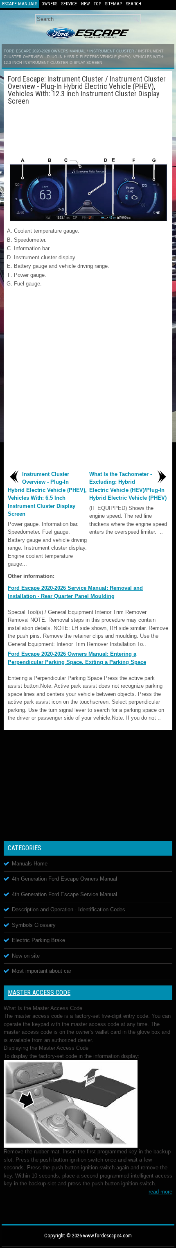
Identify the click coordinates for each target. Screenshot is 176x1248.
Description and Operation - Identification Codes (68, 909)
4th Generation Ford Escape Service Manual (64, 894)
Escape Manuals (19, 4)
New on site (26, 956)
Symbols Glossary (34, 925)
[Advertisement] (88, 129)
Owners (49, 4)
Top (97, 4)
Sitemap (113, 4)
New (85, 4)
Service (69, 4)
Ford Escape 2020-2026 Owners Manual (45, 51)
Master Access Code (39, 993)
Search (133, 4)
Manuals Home (29, 864)
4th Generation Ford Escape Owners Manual (64, 879)
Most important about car (41, 971)
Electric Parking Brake (38, 940)
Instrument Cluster (111, 51)
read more (160, 1192)
